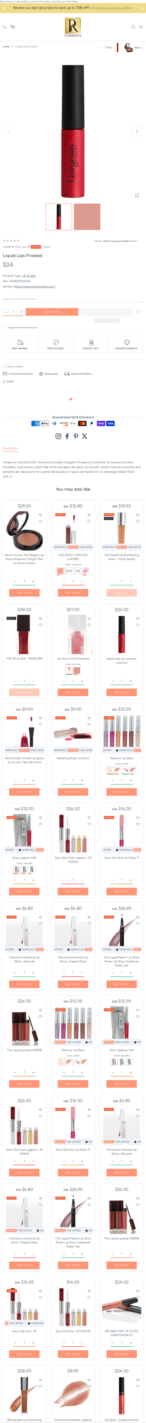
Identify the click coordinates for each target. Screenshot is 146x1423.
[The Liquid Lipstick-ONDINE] (24, 1026)
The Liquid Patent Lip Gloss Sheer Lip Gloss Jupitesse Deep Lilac (122, 961)
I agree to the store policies (22, 327)
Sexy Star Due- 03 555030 (73, 1331)
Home (6, 46)
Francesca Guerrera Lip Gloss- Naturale (24, 959)
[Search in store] (133, 27)
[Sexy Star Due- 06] (24, 1307)
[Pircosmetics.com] (73, 27)
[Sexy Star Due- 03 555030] (73, 1307)
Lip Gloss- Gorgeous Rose (122, 1420)
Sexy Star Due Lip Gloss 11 (122, 858)
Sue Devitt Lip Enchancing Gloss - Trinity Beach (122, 557)
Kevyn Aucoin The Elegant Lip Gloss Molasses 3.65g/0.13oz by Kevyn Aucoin (24, 559)
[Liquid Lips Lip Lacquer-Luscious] (121, 634)
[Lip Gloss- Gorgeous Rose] (121, 1395)
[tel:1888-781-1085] (4, 26)
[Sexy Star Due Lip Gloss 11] (121, 833)
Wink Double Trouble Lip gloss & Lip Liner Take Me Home (24, 760)
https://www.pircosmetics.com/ (120, 241)
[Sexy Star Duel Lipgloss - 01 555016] (73, 833)
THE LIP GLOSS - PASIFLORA (24, 658)
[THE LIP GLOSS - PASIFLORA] (24, 634)
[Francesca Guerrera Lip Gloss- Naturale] (24, 933)
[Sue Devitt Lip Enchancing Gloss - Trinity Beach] (121, 531)
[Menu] (141, 27)
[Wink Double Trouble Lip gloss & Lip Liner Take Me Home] (24, 734)
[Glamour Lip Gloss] (121, 734)
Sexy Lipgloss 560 (24, 858)
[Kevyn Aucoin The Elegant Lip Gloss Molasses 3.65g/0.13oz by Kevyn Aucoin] (24, 531)
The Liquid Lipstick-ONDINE (24, 1050)
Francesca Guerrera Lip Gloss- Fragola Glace (73, 959)
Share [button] (10, 381)
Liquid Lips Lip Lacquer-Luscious (121, 660)
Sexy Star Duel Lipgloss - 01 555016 (73, 860)
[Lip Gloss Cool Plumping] (73, 634)
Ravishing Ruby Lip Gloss (73, 758)
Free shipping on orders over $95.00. (112, 8)
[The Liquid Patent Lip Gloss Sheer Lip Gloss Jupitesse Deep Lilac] (121, 933)
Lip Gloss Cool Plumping (73, 658)
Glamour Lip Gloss (121, 758)
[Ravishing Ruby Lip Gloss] (73, 734)
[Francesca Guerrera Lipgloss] (73, 1395)
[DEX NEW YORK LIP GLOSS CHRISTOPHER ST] (121, 1307)
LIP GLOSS (29, 276)
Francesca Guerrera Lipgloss (73, 1420)
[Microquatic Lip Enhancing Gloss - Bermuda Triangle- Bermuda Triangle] (24, 1395)
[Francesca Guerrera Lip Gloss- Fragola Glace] (73, 933)
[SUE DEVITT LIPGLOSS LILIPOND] (73, 531)
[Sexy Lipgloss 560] (24, 833)
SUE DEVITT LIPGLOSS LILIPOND (73, 557)
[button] (3, 8)
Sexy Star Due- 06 (24, 1331)
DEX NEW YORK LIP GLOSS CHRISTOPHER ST (121, 1333)
